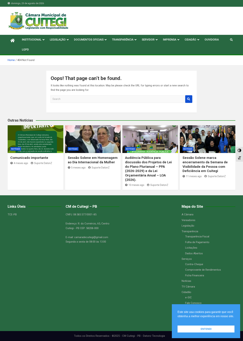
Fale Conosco (193, 303)
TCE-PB (12, 214)
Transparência (190, 231)
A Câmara (187, 214)
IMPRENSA (169, 39)
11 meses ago (194, 176)
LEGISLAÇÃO (58, 39)
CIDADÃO (190, 39)
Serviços (187, 259)
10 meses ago (136, 185)
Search (188, 99)
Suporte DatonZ (43, 163)
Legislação (188, 225)
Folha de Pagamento (197, 242)
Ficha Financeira (194, 275)
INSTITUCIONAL (31, 39)
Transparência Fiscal (197, 236)
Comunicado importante (29, 158)
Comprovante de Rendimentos (203, 269)
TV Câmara (188, 286)
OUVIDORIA (212, 39)
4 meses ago (21, 163)
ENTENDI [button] (206, 328)
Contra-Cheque (194, 264)
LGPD (25, 49)
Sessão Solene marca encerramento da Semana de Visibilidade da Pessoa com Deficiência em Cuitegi (205, 164)
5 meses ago (78, 167)
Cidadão (186, 292)
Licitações (191, 247)
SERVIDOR (148, 39)
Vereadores (188, 220)
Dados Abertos (194, 253)
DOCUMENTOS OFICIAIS (89, 39)
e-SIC (188, 297)
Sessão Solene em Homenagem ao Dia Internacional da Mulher (93, 160)
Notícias (15, 149)
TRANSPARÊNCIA (122, 39)
